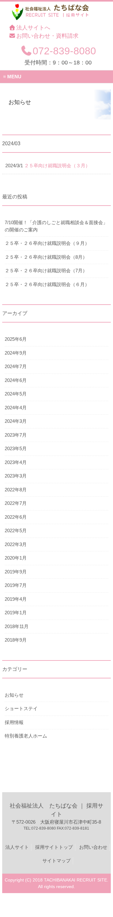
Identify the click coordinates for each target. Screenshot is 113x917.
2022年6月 (16, 517)
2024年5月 (16, 393)
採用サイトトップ (54, 847)
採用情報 (14, 722)
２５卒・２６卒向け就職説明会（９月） (47, 243)
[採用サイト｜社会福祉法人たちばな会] (52, 20)
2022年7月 (16, 503)
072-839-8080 (64, 51)
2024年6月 (16, 380)
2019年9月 (16, 571)
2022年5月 (16, 530)
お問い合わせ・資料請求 (47, 36)
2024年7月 (16, 366)
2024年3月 (16, 421)
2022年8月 (16, 489)
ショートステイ (21, 708)
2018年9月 (16, 640)
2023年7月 (16, 435)
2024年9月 (16, 353)
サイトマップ (56, 860)
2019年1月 (16, 612)
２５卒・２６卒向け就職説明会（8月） (46, 257)
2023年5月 (16, 448)
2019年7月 (16, 585)
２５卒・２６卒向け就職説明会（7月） (46, 270)
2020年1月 (16, 558)
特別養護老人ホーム (26, 735)
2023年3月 (16, 475)
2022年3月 (16, 544)
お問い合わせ (93, 847)
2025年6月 (16, 339)
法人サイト (17, 847)
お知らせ (14, 695)
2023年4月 (16, 462)
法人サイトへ (33, 28)
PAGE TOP (104, 884)
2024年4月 (16, 407)
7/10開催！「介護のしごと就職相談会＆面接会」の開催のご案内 (56, 226)
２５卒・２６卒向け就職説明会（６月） (47, 284)
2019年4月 (16, 599)
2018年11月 (17, 626)
